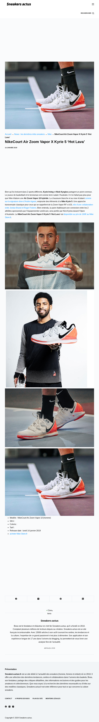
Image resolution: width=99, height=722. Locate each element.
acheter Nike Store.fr (18, 534)
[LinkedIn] (83, 599)
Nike (50, 134)
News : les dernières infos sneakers (29, 134)
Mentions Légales (53, 699)
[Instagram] (13, 706)
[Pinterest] (61, 599)
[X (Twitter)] (38, 599)
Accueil (8, 134)
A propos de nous (22, 699)
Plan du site (38, 699)
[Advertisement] (49, 36)
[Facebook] (16, 599)
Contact (8, 699)
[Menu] (93, 4)
